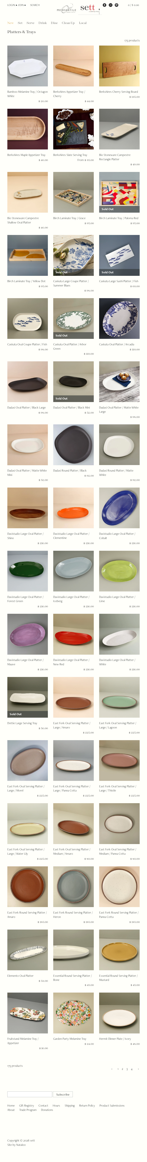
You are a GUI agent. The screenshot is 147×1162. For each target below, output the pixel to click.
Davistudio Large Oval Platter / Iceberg (71, 599)
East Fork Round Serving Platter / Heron (73, 914)
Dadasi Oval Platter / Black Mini (71, 407)
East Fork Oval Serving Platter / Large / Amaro (71, 725)
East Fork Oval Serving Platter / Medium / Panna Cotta (117, 851)
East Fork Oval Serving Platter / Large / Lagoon (117, 725)
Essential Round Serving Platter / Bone (72, 978)
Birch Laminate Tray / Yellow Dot (26, 281)
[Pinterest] (116, 4)
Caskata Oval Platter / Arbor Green (69, 346)
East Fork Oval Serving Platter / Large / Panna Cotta (71, 788)
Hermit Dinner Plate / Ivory (115, 1039)
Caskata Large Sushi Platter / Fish (118, 281)
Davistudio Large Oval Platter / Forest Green (25, 599)
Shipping (70, 1105)
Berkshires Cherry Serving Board (118, 92)
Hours (56, 1105)
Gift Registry (26, 1105)
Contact (43, 1105)
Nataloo (21, 1145)
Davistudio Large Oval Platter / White (117, 662)
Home (11, 1105)
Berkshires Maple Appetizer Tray (26, 155)
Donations (47, 1110)
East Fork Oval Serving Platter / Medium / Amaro (71, 851)
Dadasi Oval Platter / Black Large (26, 407)
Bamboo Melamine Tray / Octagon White (27, 94)
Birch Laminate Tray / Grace (69, 218)
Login (11, 5)
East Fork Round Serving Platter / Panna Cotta (119, 914)
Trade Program (28, 1110)
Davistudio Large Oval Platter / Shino (25, 536)
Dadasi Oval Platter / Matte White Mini (27, 472)
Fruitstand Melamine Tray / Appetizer (23, 1041)
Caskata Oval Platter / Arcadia (116, 344)
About (11, 1110)
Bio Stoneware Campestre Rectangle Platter (115, 157)
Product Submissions (112, 1105)
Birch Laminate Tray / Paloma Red (118, 218)
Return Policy (87, 1105)
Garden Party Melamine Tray (69, 1039)
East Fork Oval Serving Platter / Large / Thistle (117, 788)
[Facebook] (104, 4)
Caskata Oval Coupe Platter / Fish (27, 344)
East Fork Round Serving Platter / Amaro (27, 914)
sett (32, 1140)
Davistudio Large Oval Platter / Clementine (71, 536)
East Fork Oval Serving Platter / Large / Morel (25, 788)
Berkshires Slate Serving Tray (70, 155)
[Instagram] (110, 4)
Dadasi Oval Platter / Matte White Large (119, 409)
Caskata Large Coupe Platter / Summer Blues (71, 283)
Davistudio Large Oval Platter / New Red (71, 662)
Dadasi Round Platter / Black (70, 470)
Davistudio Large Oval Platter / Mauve (25, 662)
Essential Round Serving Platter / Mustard (118, 978)
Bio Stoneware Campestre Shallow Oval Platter (23, 220)
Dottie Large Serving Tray (22, 723)
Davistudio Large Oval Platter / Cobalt (117, 536)
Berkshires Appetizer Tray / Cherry (69, 94)
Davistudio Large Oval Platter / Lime (117, 599)
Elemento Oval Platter (20, 976)
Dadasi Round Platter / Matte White (116, 472)
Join (21, 5)
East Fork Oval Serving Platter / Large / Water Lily (25, 851)
